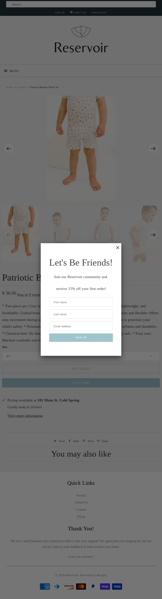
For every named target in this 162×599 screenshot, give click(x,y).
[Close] (115, 249)
